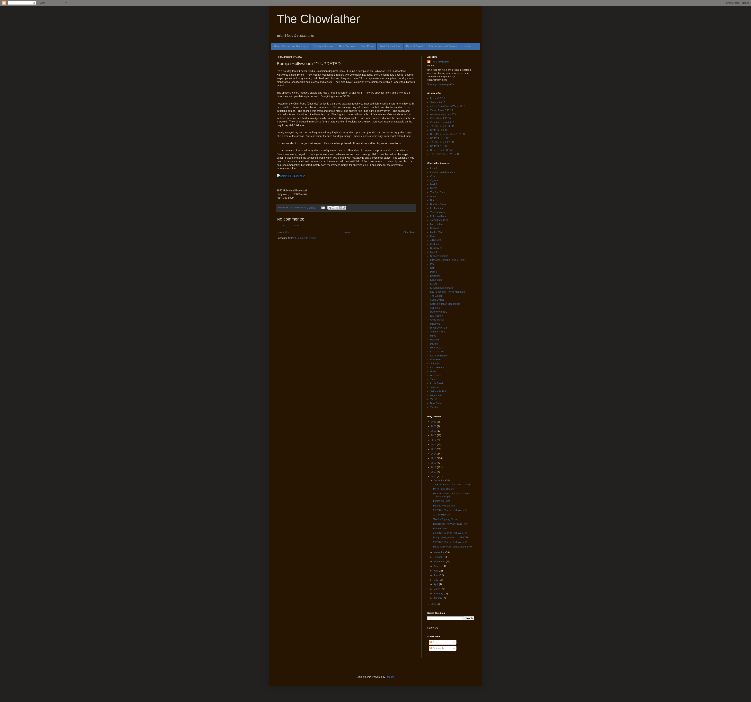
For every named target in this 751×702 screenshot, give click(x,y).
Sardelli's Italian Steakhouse (445, 304)
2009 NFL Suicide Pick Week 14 (450, 533)
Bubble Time (440, 528)
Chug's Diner (437, 319)
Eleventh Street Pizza (441, 288)
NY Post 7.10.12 (438, 146)
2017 (434, 440)
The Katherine (437, 212)
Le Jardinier (436, 208)
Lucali (433, 168)
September (440, 561)
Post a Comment (290, 225)
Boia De (434, 200)
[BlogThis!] (333, 208)
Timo (433, 379)
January (438, 598)
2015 (434, 449)
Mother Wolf (436, 232)
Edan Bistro (436, 280)
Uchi (432, 268)
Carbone (435, 244)
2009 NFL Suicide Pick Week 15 (450, 510)
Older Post (409, 232)
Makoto (434, 252)
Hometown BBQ (438, 311)
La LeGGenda (437, 367)
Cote (432, 176)
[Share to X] (337, 208)
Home (466, 46)
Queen (433, 284)
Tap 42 (433, 399)
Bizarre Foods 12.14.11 (442, 150)
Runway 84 (436, 248)
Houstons (435, 276)
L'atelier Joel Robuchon (442, 172)
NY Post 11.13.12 (439, 138)
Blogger (390, 677)
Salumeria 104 (438, 391)
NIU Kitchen (436, 315)
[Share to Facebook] (340, 208)
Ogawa (434, 180)
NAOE (433, 188)
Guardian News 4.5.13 (442, 122)
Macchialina (436, 224)
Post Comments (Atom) (303, 238)
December (439, 480)
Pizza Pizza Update (443, 489)
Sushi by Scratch (439, 256)
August (438, 566)
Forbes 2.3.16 (437, 98)
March (437, 589)
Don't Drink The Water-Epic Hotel (450, 523)
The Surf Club (437, 192)
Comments (438, 648)
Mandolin (435, 339)
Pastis (433, 272)
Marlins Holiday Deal (444, 505)
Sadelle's (435, 307)
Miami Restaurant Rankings (291, 46)
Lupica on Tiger (441, 501)
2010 (434, 472)
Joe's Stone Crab (439, 220)
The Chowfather (318, 18)
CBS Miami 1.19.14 (440, 118)
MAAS (433, 184)
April (436, 584)
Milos (433, 335)
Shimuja (434, 363)
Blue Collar (436, 403)
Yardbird (434, 407)
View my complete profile (440, 84)
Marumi (434, 343)
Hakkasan (435, 375)
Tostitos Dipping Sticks (445, 519)
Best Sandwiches (390, 46)
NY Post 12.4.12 (438, 130)
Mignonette (436, 395)
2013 (434, 458)
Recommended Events (443, 46)
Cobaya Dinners (323, 46)
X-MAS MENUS (441, 514)
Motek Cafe (436, 347)
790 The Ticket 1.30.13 (442, 126)
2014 (434, 453)
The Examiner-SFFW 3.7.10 (445, 154)
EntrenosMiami (438, 216)
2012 (434, 463)
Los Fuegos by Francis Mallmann (447, 291)
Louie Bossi (436, 383)
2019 (434, 431)
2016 (434, 444)
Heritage (434, 228)
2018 (434, 435)
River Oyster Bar (439, 327)
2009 (434, 476)
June (436, 575)
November (439, 552)
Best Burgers (347, 46)
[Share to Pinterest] (344, 208)
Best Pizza (367, 46)
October (438, 557)
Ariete (433, 196)
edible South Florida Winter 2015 (447, 106)
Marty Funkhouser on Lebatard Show (453, 546)
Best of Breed (414, 46)
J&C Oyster (436, 240)
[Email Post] (322, 207)
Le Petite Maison (439, 355)
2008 (434, 604)
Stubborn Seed (438, 331)
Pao (432, 264)
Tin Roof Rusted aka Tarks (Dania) (451, 484)
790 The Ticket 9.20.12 (442, 142)
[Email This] (329, 208)
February (439, 593)
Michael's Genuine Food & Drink (447, 260)
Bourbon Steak (438, 204)
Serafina (434, 387)
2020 (434, 426)
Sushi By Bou (437, 299)
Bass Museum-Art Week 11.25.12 (447, 134)
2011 (434, 467)
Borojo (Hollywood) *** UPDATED (451, 537)
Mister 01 (435, 323)
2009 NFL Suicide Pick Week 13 (450, 542)
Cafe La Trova (437, 351)
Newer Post (284, 232)
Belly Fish (435, 359)
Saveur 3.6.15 (437, 102)
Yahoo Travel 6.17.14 (441, 110)
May (436, 580)
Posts (435, 642)
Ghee (433, 371)
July (436, 570)
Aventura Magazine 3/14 (443, 114)
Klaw (433, 236)
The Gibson (436, 296)
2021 (434, 421)
